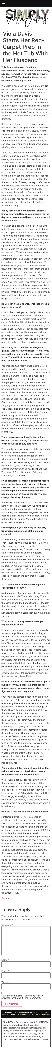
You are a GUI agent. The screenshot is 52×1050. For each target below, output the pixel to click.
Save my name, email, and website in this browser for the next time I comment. (23, 997)
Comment (7, 925)
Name (5, 960)
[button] (3, 3)
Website (5, 982)
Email (5, 971)
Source (6, 898)
